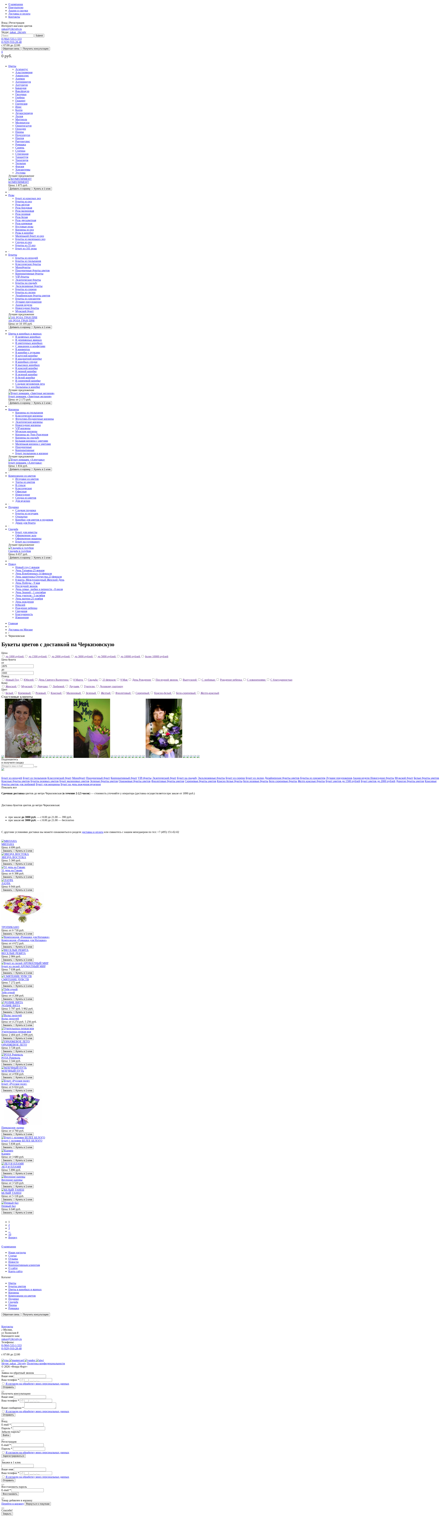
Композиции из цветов (22, 1295)
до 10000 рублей (131, 656)
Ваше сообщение (12, 1407)
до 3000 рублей (84, 656)
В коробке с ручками (27, 352)
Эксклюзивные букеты (29, 286)
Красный (56, 693)
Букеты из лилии (25, 292)
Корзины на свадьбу (27, 437)
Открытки (21, 516)
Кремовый (24, 693)
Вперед (12, 1237)
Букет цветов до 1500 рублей (343, 781)
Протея (19, 138)
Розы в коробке (24, 232)
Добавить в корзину (20, 188)
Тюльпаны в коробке (27, 386)
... (9, 1231)
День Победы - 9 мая (27, 582)
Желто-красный (210, 693)
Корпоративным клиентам (24, 1265)
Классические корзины (29, 415)
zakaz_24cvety (18, 32)
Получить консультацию (36, 48)
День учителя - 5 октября (30, 595)
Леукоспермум (24, 113)
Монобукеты (22, 267)
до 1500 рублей (38, 656)
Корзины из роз (24, 229)
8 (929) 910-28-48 (11, 42)
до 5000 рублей (107, 656)
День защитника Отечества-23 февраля (38, 576)
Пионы (19, 131)
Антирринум (23, 81)
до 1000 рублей (15, 656)
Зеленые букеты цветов (104, 781)
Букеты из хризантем (27, 298)
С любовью (209, 679)
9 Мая (124, 679)
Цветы (12, 1283)
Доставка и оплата (19, 13)
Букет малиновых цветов (74, 781)
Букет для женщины (48, 784)
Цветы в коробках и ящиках (25, 1289)
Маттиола (21, 119)
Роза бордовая (23, 207)
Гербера (20, 97)
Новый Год (13, 679)
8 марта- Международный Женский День (39, 579)
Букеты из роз (23, 201)
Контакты (14, 16)
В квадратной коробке (28, 358)
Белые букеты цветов (426, 778)
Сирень (19, 147)
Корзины (13, 1292)
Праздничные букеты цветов (32, 270)
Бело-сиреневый (186, 693)
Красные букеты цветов (15, 781)
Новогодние (22, 494)
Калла (18, 110)
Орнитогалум (23, 125)
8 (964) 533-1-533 (11, 38)
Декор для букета (25, 522)
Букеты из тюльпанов (28, 261)
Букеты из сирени (26, 289)
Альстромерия (23, 72)
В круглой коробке (26, 355)
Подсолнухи (22, 135)
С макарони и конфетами (30, 346)
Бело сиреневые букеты (283, 781)
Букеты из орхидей (26, 257)
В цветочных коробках (29, 343)
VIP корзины (22, 428)
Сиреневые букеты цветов (200, 781)
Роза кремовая (23, 223)
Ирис (18, 106)
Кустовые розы (24, 226)
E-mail (6, 1424)
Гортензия (21, 103)
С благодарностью (281, 679)
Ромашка (20, 144)
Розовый (41, 693)
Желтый (106, 693)
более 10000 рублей (156, 656)
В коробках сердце (26, 361)
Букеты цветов (17, 1286)
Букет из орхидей (11, 778)
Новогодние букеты (27, 308)
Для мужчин (22, 500)
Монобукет (78, 778)
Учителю (89, 686)
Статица (20, 150)
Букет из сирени (235, 778)
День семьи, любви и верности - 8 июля (39, 589)
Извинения (22, 617)
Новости (13, 1261)
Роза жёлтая (22, 204)
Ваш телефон (10, 1379)
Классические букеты (28, 264)
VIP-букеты (22, 276)
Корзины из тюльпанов (29, 412)
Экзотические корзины (29, 421)
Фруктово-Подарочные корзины (34, 418)
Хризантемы (22, 169)
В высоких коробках (27, 365)
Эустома (20, 172)
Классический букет (59, 778)
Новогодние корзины (28, 425)
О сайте (13, 1268)
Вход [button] (4, 22)
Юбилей (20, 604)
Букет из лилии (255, 778)
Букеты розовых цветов (44, 781)
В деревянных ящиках (28, 339)
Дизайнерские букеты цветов (32, 295)
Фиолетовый (123, 693)
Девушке (42, 686)
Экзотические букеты (28, 279)
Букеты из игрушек (26, 513)
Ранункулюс (22, 141)
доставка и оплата (92, 832)
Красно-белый (163, 693)
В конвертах (22, 349)
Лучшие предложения (28, 301)
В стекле (20, 485)
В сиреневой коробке (28, 380)
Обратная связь (11, 48)
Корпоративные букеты (29, 273)
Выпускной (190, 679)
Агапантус (21, 69)
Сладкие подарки (25, 510)
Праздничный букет (98, 778)
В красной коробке (26, 368)
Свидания (21, 611)
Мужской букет (24, 311)
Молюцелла (22, 122)
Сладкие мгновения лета (30, 383)
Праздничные (23, 447)
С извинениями (256, 679)
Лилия (19, 116)
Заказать (7, 851)
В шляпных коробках (28, 336)
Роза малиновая (24, 210)
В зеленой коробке (26, 374)
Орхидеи (20, 128)
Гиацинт (20, 100)
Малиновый (74, 693)
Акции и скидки (18, 10)
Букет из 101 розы (26, 248)
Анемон (20, 78)
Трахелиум (21, 160)
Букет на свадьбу (187, 778)
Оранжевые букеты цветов (135, 781)
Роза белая (21, 217)
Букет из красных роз (28, 198)
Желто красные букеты (311, 781)
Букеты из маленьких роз (30, 239)
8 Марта (78, 679)
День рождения (24, 601)
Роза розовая (22, 214)
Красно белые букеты (230, 781)
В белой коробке (25, 377)
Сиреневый (143, 693)
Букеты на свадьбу (26, 282)
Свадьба (93, 679)
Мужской (27, 686)
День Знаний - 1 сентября (30, 592)
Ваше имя (7, 1376)
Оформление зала (25, 535)
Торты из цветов (25, 482)
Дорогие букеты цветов (410, 781)
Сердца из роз (23, 242)
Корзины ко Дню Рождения (31, 434)
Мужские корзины (26, 431)
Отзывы (13, 1258)
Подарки (13, 1298)
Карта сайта (15, 1271)
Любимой (59, 686)
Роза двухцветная (25, 220)
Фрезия (19, 166)
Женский (11, 686)
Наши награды (17, 1252)
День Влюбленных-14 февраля (33, 573)
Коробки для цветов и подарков (34, 519)
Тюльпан (20, 163)
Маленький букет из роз (29, 235)
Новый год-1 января (27, 567)
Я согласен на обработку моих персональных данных (37, 1383)
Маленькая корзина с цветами (33, 443)
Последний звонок (26, 586)
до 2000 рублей (61, 656)
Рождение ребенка (26, 608)
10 (9, 1234)
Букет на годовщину (27, 541)
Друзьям (74, 686)
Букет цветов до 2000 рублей (378, 781)
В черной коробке (26, 371)
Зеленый (91, 693)
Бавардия (20, 88)
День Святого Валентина (54, 679)
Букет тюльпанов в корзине (31, 453)
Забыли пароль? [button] (10, 1431)
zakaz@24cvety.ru (11, 29)
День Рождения (141, 679)
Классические (23, 488)
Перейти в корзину (12, 1503)
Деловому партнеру (111, 686)
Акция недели (23, 304)
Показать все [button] (9, 787)
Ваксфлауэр (22, 91)
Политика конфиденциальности (46, 1363)
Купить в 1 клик (42, 188)
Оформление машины (28, 538)
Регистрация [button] (16, 22)
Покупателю (15, 7)
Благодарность (24, 614)
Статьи (12, 1255)
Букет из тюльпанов (35, 778)
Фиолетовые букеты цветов (167, 781)
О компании (15, 4)
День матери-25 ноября (29, 598)
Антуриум (21, 84)
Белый (10, 693)
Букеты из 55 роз (25, 245)
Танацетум (21, 157)
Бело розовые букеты (255, 781)
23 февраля (109, 679)
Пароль (6, 1428)
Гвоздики (20, 94)
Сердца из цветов (25, 497)
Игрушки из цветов (27, 478)
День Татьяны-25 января (29, 570)
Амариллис (22, 75)
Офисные (21, 491)
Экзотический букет (164, 778)
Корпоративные (24, 450)
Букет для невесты (26, 532)
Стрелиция (21, 153)
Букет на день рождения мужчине (81, 784)
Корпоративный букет (124, 778)
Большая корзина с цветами (31, 440)
